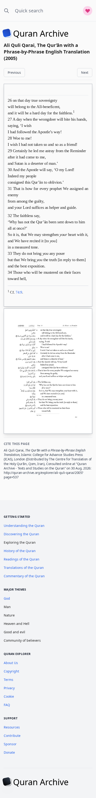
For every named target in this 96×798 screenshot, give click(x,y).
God (7, 598)
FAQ (7, 705)
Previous (14, 72)
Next (84, 72)
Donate (9, 752)
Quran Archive (41, 33)
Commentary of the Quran (24, 576)
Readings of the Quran (21, 559)
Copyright (11, 671)
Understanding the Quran (24, 525)
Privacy (9, 688)
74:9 (19, 292)
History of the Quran (20, 551)
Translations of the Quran (24, 567)
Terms (8, 679)
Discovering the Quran (21, 534)
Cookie (9, 696)
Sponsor (10, 744)
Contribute (12, 735)
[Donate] (87, 10)
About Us (11, 663)
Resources (12, 727)
